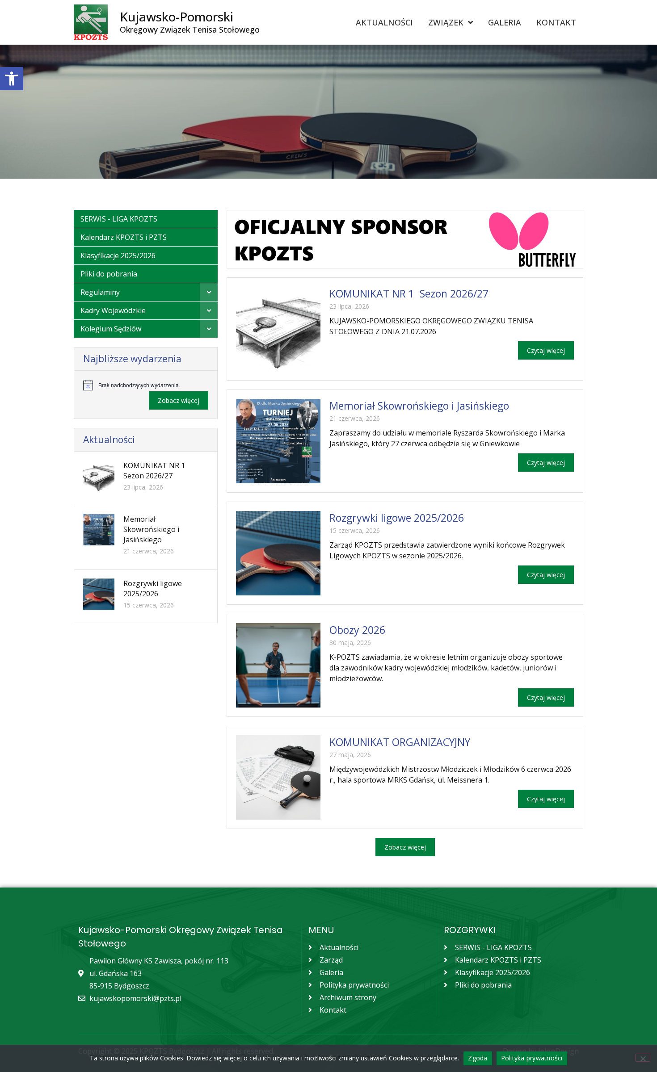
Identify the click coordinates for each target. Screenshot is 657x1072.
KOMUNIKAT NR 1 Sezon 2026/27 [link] (155, 471)
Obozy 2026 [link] (357, 630)
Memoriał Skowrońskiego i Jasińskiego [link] (151, 529)
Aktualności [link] (384, 22)
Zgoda (477, 1058)
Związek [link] (445, 22)
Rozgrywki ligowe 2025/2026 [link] (152, 588)
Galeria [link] (504, 22)
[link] (11, 78)
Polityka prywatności (532, 1058)
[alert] (145, 385)
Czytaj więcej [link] (546, 350)
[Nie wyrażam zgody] (642, 1058)
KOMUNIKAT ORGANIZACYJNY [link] (399, 742)
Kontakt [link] (556, 22)
